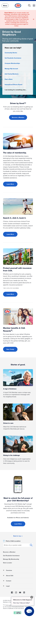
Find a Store (8, 79)
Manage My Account (11, 68)
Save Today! (10, 349)
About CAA (9, 575)
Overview (9, 570)
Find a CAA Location (13, 541)
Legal (8, 586)
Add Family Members (12, 74)
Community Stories (11, 52)
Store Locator (7, 562)
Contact (8, 581)
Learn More (10, 184)
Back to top (17, 536)
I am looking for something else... (16, 90)
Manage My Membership (11, 559)
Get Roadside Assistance (13, 58)
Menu (5, 5)
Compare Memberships (12, 63)
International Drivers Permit (13, 84)
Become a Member (18, 117)
